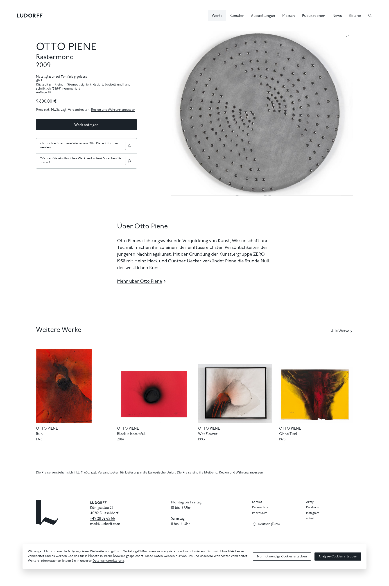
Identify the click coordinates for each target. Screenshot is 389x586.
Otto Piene (66, 48)
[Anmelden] (129, 146)
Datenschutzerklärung (108, 561)
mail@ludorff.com (105, 524)
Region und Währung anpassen (113, 110)
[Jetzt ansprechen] (129, 161)
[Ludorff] (30, 15)
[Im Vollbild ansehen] (348, 36)
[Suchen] (370, 15)
